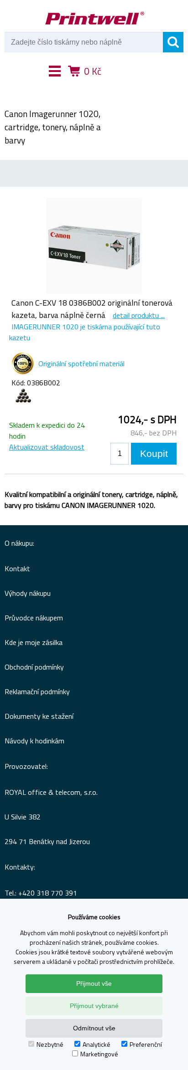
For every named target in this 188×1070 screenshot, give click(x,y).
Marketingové (99, 1054)
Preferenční (146, 1044)
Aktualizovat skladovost (46, 446)
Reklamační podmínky (37, 691)
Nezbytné (50, 1044)
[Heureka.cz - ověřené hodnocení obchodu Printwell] (127, 84)
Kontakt (17, 568)
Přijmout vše (94, 983)
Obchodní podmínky (34, 666)
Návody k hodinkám (34, 740)
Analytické (96, 1044)
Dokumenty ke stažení (39, 716)
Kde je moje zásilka (34, 642)
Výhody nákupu (28, 593)
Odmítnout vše (94, 1028)
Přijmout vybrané (94, 1005)
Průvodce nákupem (34, 617)
